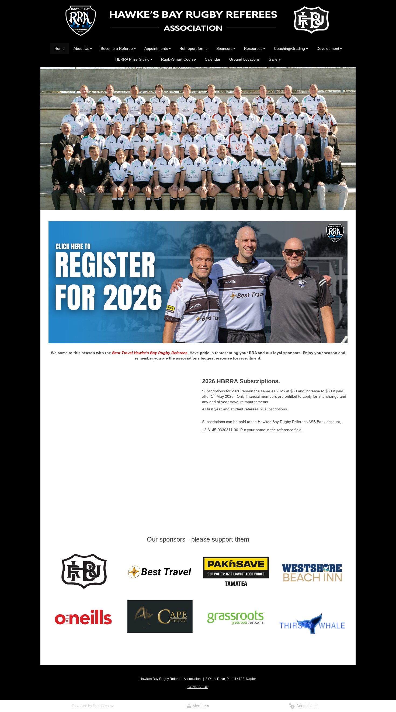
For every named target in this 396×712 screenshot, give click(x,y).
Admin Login (306, 706)
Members (200, 706)
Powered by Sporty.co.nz (93, 706)
